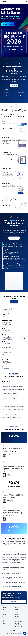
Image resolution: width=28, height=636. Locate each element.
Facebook (17, 616)
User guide (4, 614)
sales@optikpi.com (19, 626)
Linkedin (16, 614)
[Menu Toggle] (26, 1)
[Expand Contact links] (24, 633)
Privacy (4, 623)
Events (3, 618)
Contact (16, 609)
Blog (3, 616)
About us (17, 607)
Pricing (3, 609)
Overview (4, 607)
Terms (3, 621)
